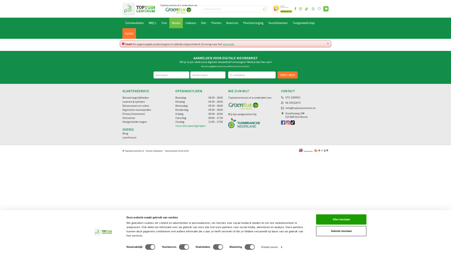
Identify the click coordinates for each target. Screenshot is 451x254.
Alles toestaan (341, 219)
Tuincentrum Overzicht (177, 150)
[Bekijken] (326, 8)
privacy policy (243, 66)
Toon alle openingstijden (190, 126)
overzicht (228, 44)
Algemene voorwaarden (136, 109)
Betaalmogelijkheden (135, 97)
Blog (125, 133)
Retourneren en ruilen (135, 105)
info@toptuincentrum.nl (300, 108)
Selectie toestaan (341, 230)
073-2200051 (293, 97)
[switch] (184, 247)
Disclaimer (128, 118)
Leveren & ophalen (133, 101)
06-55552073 (293, 102)
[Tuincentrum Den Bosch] (138, 9)
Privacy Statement (133, 114)
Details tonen (269, 247)
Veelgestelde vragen (134, 121)
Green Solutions (154, 150)
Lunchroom (129, 137)
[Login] (313, 8)
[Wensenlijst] (319, 8)
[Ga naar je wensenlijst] (320, 8)
